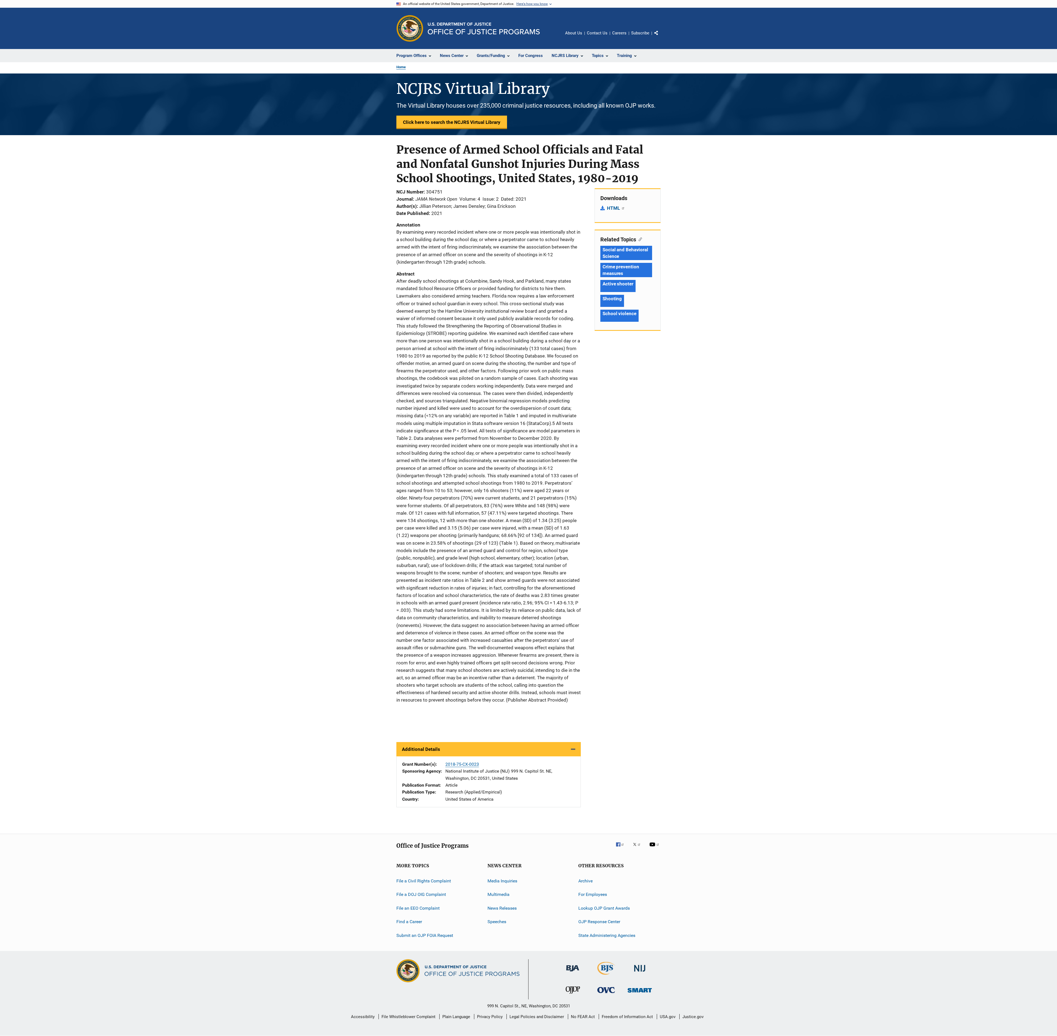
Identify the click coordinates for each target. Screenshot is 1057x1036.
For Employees (592, 894)
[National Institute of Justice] (639, 972)
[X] (639, 848)
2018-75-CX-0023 (462, 764)
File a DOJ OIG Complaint (421, 894)
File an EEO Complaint (418, 908)
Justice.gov (693, 1016)
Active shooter (618, 284)
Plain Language (456, 1016)
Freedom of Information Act (627, 1016)
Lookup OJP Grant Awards (604, 908)
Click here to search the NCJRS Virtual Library (451, 122)
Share (661, 37)
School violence (619, 313)
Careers (619, 33)
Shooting (612, 298)
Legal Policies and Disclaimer (537, 1016)
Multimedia (498, 894)
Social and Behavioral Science (625, 253)
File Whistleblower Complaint (408, 1016)
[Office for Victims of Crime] (606, 994)
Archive (585, 881)
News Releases (502, 908)
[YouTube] (655, 848)
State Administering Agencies (606, 935)
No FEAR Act (583, 1016)
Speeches (496, 921)
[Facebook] (622, 848)
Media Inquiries (502, 881)
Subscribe (640, 33)
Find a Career (409, 921)
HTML (614, 208)
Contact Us (597, 33)
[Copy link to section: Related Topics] (639, 239)
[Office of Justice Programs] (409, 28)
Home (401, 67)
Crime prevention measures (621, 270)
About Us (573, 33)
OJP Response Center (599, 921)
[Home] (484, 28)
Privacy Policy (490, 1016)
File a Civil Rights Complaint (423, 881)
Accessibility (363, 1016)
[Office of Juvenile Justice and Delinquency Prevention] (573, 994)
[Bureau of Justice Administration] (572, 972)
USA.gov (667, 1016)
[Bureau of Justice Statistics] (606, 975)
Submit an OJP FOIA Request (424, 935)
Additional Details (421, 749)
